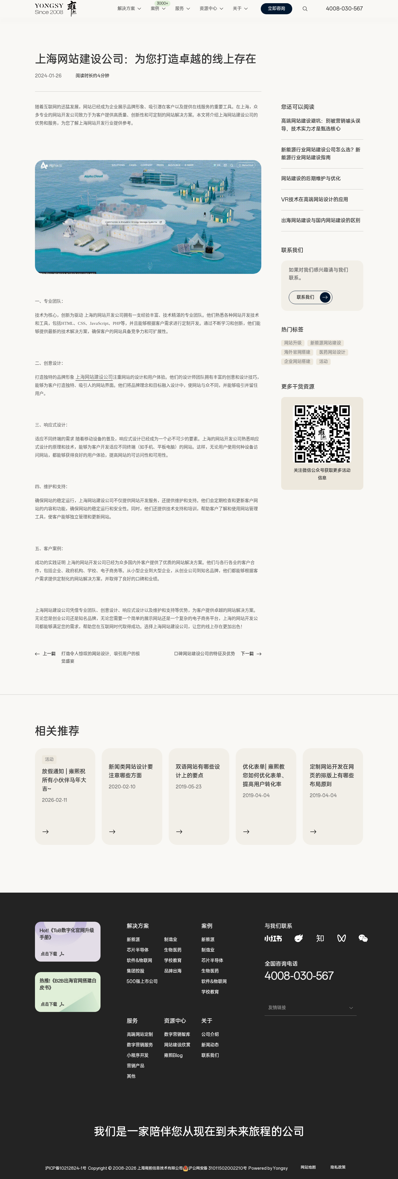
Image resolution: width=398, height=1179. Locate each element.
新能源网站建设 (325, 343)
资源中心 (175, 1020)
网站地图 (308, 1167)
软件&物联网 (139, 960)
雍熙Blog (173, 1055)
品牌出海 (173, 971)
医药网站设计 (332, 352)
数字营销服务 (140, 1045)
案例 (206, 926)
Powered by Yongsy (268, 1168)
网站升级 (293, 343)
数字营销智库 (177, 1034)
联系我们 (210, 1055)
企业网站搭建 (297, 361)
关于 (206, 1020)
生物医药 (173, 950)
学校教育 (173, 960)
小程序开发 (138, 1055)
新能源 (133, 939)
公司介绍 (210, 1034)
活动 (323, 361)
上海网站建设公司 (94, 377)
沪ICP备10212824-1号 (65, 1168)
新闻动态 (210, 1045)
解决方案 (138, 926)
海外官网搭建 (297, 352)
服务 (132, 1020)
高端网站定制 (140, 1034)
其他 (131, 1076)
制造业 (170, 939)
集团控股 (135, 971)
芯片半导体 (138, 950)
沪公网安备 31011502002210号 (218, 1168)
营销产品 (135, 1066)
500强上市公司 (142, 981)
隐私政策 (338, 1167)
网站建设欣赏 (177, 1045)
